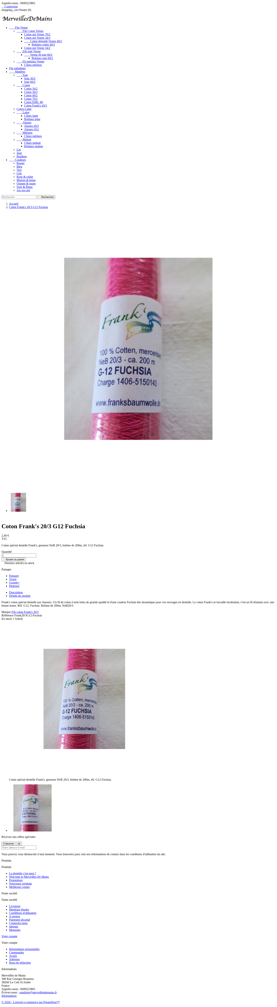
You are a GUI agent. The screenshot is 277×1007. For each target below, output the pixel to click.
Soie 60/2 (29, 81)
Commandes (16, 952)
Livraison (14, 906)
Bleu (19, 166)
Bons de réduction (20, 962)
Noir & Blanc (25, 187)
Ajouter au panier (13, 559)
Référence (8, 615)
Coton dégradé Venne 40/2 (43, 41)
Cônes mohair (32, 142)
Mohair (24, 139)
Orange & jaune (26, 183)
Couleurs (17, 159)
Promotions (16, 880)
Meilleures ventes (19, 887)
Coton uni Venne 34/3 (37, 37)
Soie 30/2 (29, 78)
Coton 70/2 (30, 98)
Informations (9, 995)
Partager (14, 575)
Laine (23, 112)
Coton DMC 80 (33, 102)
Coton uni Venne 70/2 (37, 34)
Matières (17, 71)
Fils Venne (18, 27)
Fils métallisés (17, 68)
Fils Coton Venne (30, 31)
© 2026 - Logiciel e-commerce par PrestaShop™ (31, 1002)
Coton (23, 85)
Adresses (14, 959)
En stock (7, 618)
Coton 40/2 (30, 95)
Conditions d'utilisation (22, 913)
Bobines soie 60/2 (42, 58)
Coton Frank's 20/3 (35, 105)
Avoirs (13, 955)
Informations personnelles (24, 949)
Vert (19, 170)
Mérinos (24, 132)
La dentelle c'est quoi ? (22, 873)
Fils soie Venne (29, 51)
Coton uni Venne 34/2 (37, 48)
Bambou (22, 156)
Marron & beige (26, 180)
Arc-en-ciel (23, 190)
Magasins (14, 929)
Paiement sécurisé (19, 919)
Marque (6, 612)
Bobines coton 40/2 (43, 44)
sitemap (13, 926)
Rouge (20, 163)
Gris (19, 173)
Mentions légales (19, 909)
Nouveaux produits (20, 883)
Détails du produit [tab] (19, 595)
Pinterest (14, 586)
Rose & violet (25, 176)
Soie (22, 75)
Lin (19, 149)
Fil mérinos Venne (30, 61)
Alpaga (24, 122)
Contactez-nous (18, 923)
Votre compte (9, 936)
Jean (19, 153)
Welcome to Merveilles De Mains (29, 876)
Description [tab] (16, 592)
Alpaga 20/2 (31, 125)
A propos (14, 916)
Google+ (14, 582)
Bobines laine (32, 119)
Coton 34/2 (30, 88)
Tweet (12, 579)
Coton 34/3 (30, 92)
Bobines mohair (33, 146)
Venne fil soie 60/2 (38, 54)
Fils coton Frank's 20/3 (25, 612)
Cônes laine (31, 115)
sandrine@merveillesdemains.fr (38, 992)
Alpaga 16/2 (31, 129)
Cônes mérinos (33, 64)
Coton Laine (24, 109)
